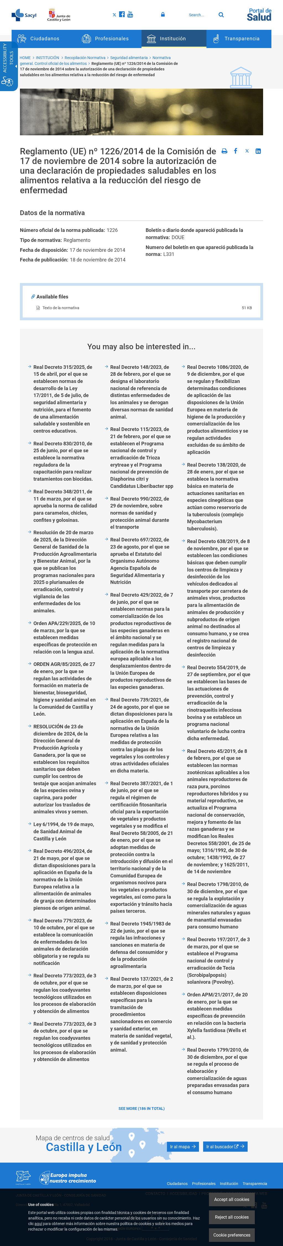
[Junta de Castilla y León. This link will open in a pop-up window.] (58, 14)
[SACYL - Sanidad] (24, 14)
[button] (183, 1147)
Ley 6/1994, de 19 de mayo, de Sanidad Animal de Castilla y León (63, 831)
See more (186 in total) (142, 1108)
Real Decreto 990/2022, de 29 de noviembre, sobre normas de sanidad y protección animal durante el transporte (139, 513)
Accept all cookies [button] (231, 1199)
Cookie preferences (231, 1235)
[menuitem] (44, 39)
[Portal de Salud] (259, 14)
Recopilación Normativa (85, 57)
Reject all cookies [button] (232, 1217)
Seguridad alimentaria (129, 57)
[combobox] (201, 15)
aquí (38, 1223)
